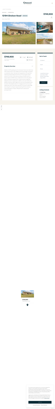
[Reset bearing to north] (1, 109)
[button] (27, 305)
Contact (43, 82)
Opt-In (40, 402)
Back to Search (7, 9)
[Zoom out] (1, 108)
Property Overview (9, 66)
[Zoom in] (1, 106)
